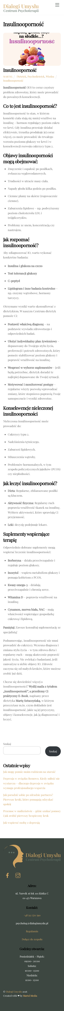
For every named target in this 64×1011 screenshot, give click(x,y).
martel (8, 76)
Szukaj (7, 744)
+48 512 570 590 (32, 915)
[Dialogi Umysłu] (21, 9)
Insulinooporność (20, 70)
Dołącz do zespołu (32, 939)
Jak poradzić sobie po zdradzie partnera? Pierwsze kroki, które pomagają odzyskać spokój (28, 799)
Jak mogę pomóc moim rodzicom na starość (29, 772)
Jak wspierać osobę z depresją (21, 822)
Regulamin (32, 931)
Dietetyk (21, 76)
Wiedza (50, 76)
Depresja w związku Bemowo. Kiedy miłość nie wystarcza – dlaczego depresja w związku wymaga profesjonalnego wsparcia (31, 783)
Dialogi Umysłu (14, 991)
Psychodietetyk (36, 76)
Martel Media (30, 995)
